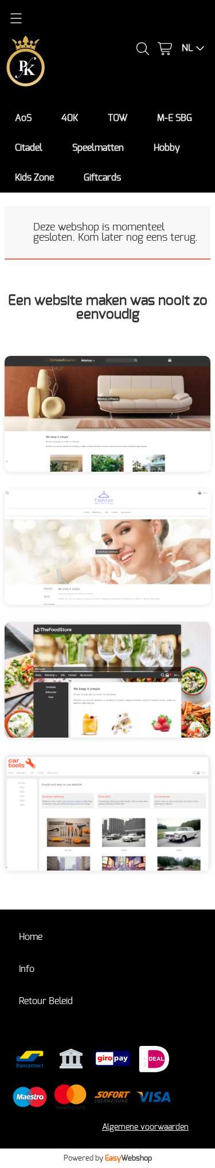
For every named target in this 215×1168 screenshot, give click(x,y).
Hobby (167, 147)
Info (26, 969)
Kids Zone (34, 177)
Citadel (28, 147)
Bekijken (76, 422)
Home (30, 937)
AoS (23, 118)
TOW (117, 118)
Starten (140, 422)
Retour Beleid (46, 1001)
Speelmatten (98, 147)
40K (69, 118)
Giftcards (102, 177)
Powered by (108, 1158)
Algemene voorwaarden (145, 1127)
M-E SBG (174, 118)
